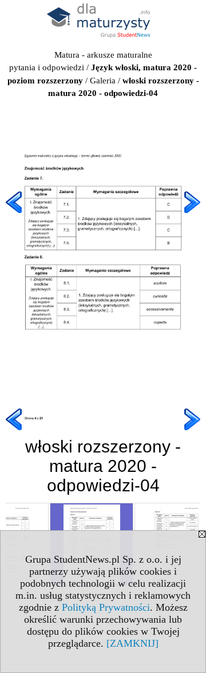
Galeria (103, 80)
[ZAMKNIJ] (132, 643)
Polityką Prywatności (106, 607)
